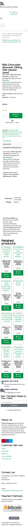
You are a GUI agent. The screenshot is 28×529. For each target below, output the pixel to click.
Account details (6, 456)
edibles (9, 159)
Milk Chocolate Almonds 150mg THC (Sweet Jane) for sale (12, 136)
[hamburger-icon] (26, 30)
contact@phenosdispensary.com (12, 490)
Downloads (5, 451)
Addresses (4, 454)
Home (4, 33)
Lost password (6, 459)
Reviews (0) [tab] (7, 144)
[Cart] (2, 25)
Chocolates (15, 33)
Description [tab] (7, 141)
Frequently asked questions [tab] (12, 147)
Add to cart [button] (6, 275)
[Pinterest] (3, 441)
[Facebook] (7, 441)
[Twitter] (11, 441)
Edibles (9, 33)
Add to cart (16, 115)
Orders (3, 449)
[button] (1, 18)
